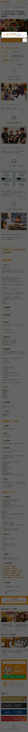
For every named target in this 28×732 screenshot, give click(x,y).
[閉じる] (25, 34)
